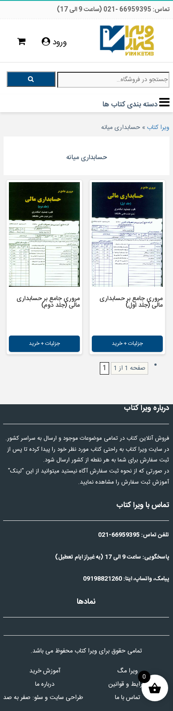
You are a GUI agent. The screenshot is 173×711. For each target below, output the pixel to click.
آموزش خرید (44, 671)
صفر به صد (17, 697)
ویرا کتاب (158, 127)
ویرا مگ (127, 671)
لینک (16, 471)
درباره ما (45, 684)
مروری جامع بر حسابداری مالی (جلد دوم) (48, 302)
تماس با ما (127, 697)
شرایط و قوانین (127, 684)
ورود (58, 42)
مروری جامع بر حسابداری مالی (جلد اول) (131, 302)
